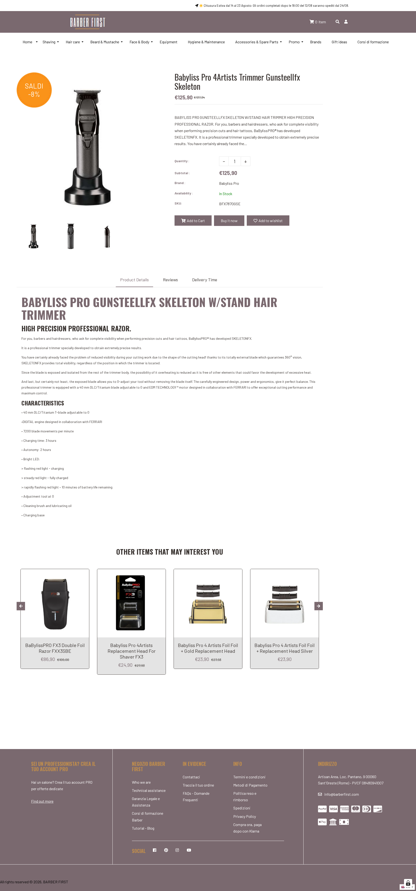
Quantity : (182, 161)
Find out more (42, 801)
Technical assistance (149, 790)
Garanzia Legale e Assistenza (146, 801)
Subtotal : (182, 173)
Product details (134, 279)
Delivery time (204, 279)
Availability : (184, 193)
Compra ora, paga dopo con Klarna (247, 827)
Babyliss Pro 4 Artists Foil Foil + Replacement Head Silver (284, 648)
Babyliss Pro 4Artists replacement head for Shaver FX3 (132, 651)
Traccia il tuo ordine (198, 785)
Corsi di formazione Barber (147, 816)
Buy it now (229, 220)
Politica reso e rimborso (244, 796)
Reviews (170, 279)
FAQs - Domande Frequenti (196, 796)
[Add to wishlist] (83, 573)
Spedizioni (241, 808)
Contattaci (191, 777)
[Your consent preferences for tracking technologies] (408, 883)
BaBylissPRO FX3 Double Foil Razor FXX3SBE (55, 648)
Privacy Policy (244, 816)
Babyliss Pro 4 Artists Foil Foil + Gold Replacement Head (208, 648)
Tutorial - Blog (143, 828)
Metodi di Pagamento (250, 785)
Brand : (180, 183)
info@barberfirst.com (341, 794)
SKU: (178, 203)
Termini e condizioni (249, 777)
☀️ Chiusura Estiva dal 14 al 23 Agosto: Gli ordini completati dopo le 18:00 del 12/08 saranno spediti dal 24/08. (273, 5)
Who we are (141, 782)
